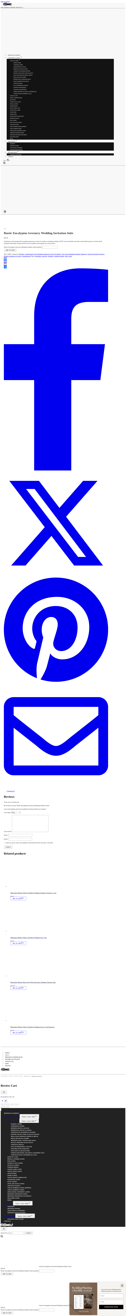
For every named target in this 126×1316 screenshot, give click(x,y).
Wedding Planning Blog (14, 1057)
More (11, 138)
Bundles (5, 228)
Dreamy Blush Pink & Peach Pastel (23, 72)
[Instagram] (5, 5)
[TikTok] (12, 1225)
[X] (56, 575)
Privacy (8, 1065)
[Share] (56, 267)
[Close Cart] (4, 1092)
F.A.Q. (7, 1055)
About (7, 1052)
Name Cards (13, 114)
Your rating (7, 812)
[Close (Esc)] (17, 1105)
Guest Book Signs (15, 1171)
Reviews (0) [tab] (11, 791)
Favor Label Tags (15, 107)
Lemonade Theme (18, 64)
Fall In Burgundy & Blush (21, 85)
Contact (10, 156)
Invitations (13, 112)
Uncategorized (26, 256)
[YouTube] (8, 5)
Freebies (12, 143)
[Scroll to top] (2, 1101)
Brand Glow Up (37, 1076)
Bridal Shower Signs (16, 97)
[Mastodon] (56, 261)
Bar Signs (13, 99)
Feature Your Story (16, 154)
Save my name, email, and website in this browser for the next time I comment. (29, 843)
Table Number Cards (16, 128)
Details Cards (14, 103)
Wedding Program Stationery (18, 134)
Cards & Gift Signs (15, 101)
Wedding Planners (14, 55)
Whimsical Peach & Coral (21, 68)
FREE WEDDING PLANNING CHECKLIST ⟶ (12, 7)
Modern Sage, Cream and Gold (22, 79)
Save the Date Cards (16, 122)
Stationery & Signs (12, 1116)
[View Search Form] (5, 163)
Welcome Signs (14, 136)
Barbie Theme (17, 62)
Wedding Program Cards (17, 132)
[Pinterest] (10, 5)
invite (66, 256)
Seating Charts (14, 124)
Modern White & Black (20, 66)
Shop (7, 1063)
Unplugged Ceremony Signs (18, 130)
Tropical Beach (18, 83)
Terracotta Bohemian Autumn (22, 70)
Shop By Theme (13, 1121)
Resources (8, 1203)
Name (6, 835)
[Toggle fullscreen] (7, 1105)
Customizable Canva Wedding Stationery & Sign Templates (43, 254)
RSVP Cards (13, 120)
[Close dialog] (122, 1285)
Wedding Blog (9, 1216)
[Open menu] (4, 212)
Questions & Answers (16, 147)
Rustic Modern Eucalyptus (21, 81)
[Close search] (4, 1229)
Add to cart (10, 250)
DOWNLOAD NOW (111, 1307)
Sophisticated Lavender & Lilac (23, 93)
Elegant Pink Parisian (20, 87)
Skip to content (5, 1)
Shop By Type (14, 95)
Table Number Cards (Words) (18, 126)
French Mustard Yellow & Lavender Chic (25, 91)
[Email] (56, 264)
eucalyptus (38, 256)
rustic (70, 256)
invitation (50, 256)
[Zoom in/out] (3, 1105)
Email (6, 839)
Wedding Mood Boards (16, 149)
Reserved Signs (14, 118)
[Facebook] (3, 5)
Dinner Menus (14, 105)
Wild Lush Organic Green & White (24, 1136)
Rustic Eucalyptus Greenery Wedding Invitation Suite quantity (22, 247)
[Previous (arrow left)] (3, 1107)
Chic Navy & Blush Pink (20, 89)
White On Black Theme (20, 77)
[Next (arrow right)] (7, 1107)
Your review (8, 831)
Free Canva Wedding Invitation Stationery (74, 254)
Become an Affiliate (12, 1059)
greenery (44, 256)
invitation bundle (59, 256)
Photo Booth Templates (17, 116)
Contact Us (9, 1061)
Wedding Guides (14, 145)
